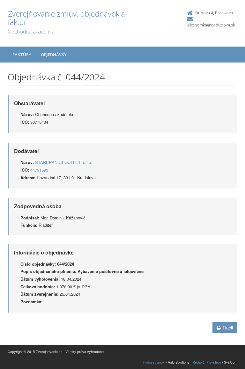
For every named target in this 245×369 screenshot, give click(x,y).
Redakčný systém (206, 362)
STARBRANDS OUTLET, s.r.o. (63, 162)
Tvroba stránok (153, 362)
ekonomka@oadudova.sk (211, 25)
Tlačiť (227, 327)
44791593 (39, 170)
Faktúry (21, 54)
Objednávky (54, 54)
